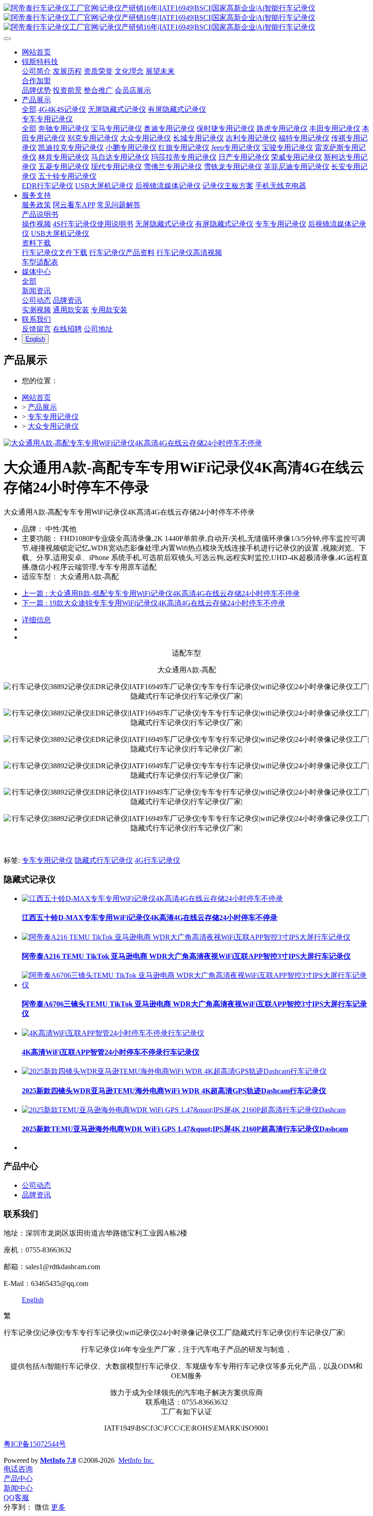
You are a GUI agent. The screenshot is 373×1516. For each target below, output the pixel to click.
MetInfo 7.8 (58, 1460)
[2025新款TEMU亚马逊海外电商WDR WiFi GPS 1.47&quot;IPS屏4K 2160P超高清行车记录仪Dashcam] (184, 1110)
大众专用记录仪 (53, 426)
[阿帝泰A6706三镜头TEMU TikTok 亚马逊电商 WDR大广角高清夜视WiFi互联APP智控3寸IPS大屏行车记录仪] (195, 985)
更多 (58, 1507)
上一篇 (161, 593)
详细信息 (36, 620)
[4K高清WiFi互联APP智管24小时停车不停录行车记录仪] (113, 1033)
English (33, 1300)
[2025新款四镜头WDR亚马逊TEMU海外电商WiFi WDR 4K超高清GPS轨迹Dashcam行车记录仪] (174, 1071)
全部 (29, 109)
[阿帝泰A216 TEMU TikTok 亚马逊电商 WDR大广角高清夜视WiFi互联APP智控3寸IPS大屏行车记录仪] (186, 937)
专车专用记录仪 (53, 416)
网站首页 (36, 397)
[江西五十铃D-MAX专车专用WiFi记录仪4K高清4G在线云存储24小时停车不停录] (152, 898)
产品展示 (42, 407)
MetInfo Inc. (136, 1460)
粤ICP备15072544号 (35, 1444)
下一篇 (153, 603)
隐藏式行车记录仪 (104, 860)
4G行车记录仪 (157, 860)
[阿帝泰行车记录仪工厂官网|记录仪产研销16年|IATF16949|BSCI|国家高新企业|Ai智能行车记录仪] (186, 18)
